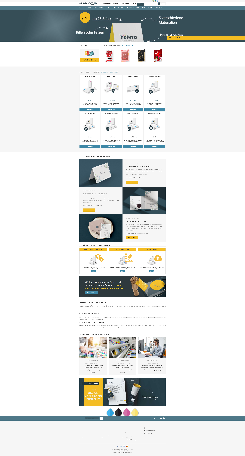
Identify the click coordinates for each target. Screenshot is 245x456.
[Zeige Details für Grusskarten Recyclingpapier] (154, 124)
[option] (109, 55)
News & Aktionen (83, 434)
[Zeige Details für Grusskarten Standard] (89, 87)
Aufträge (124, 432)
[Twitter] (155, 418)
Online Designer (104, 437)
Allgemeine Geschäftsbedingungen (129, 439)
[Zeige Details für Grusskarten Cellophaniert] (154, 87)
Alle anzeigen (128, 46)
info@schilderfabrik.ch (150, 430)
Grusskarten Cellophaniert (155, 76)
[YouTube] (161, 418)
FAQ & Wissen (104, 428)
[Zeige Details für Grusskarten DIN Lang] (133, 87)
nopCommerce (125, 450)
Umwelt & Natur (82, 435)
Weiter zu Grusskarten (131, 182)
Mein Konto (164, 0)
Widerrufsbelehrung (126, 437)
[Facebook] (158, 418)
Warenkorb (124, 434)
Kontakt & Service (83, 437)
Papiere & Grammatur (105, 434)
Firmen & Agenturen (105, 430)
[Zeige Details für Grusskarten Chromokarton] (111, 124)
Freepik (120, 452)
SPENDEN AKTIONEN (105, 432)
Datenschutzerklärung (127, 435)
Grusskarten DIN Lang (133, 76)
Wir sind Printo (82, 428)
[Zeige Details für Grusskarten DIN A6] (111, 87)
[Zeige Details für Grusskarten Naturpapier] (133, 124)
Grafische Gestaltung (83, 432)
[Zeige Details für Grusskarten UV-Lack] (89, 124)
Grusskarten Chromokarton (111, 113)
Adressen (124, 430)
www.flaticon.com (128, 452)
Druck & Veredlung (83, 430)
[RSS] (164, 418)
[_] (100, 4)
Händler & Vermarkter (105, 435)
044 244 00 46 (113, 0)
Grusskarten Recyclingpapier (154, 113)
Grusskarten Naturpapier (133, 113)
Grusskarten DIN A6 (111, 76)
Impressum (81, 439)
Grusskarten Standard (90, 76)
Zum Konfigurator (109, 72)
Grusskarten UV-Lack (90, 113)
